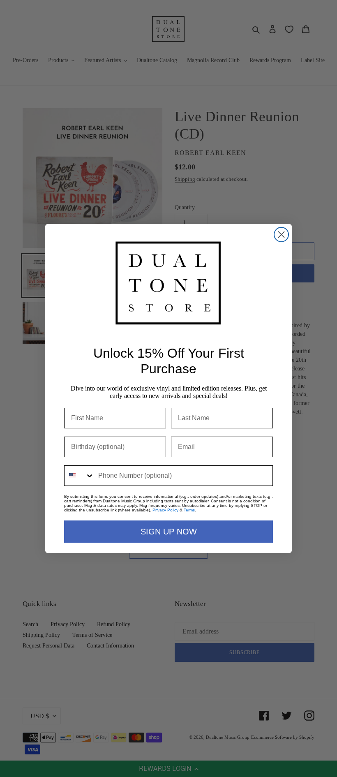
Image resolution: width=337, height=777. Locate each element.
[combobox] (79, 476)
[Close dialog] (281, 234)
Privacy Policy (165, 510)
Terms (189, 510)
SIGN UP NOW (169, 531)
